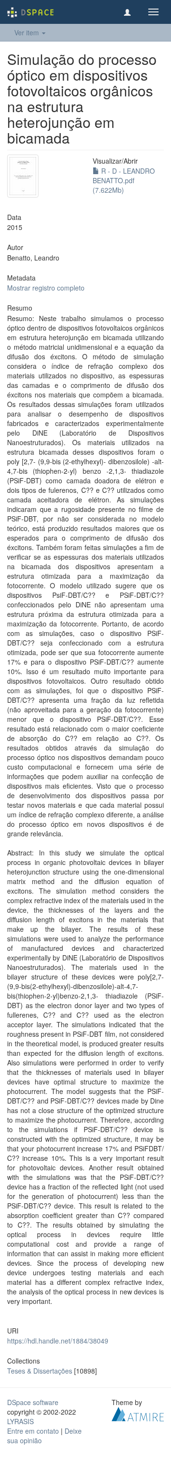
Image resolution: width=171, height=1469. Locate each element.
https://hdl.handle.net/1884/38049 (57, 1340)
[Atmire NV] (138, 1413)
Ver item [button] (27, 32)
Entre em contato (33, 1431)
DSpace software (32, 1402)
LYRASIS (20, 1421)
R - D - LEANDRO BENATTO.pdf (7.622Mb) (124, 180)
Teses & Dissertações (39, 1370)
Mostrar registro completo (46, 287)
